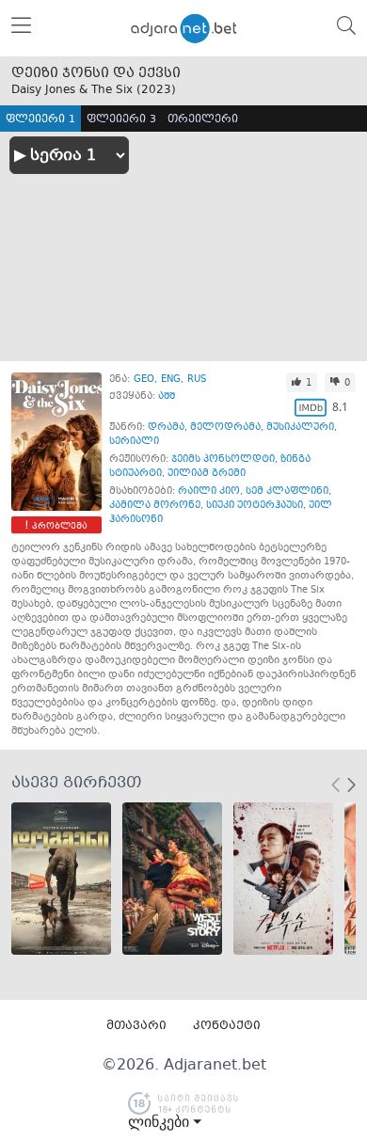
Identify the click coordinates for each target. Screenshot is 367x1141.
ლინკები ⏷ (164, 1122)
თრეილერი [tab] (203, 120)
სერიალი (134, 442)
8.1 (340, 407)
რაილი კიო (209, 491)
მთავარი (136, 1026)
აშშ (166, 396)
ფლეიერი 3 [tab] (121, 120)
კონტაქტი (227, 1026)
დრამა (166, 427)
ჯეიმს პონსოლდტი (223, 459)
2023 (156, 90)
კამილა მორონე (154, 506)
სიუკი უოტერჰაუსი (254, 506)
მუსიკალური (300, 427)
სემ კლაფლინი (287, 491)
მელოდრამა (225, 427)
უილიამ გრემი (207, 474)
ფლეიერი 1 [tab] (40, 120)
